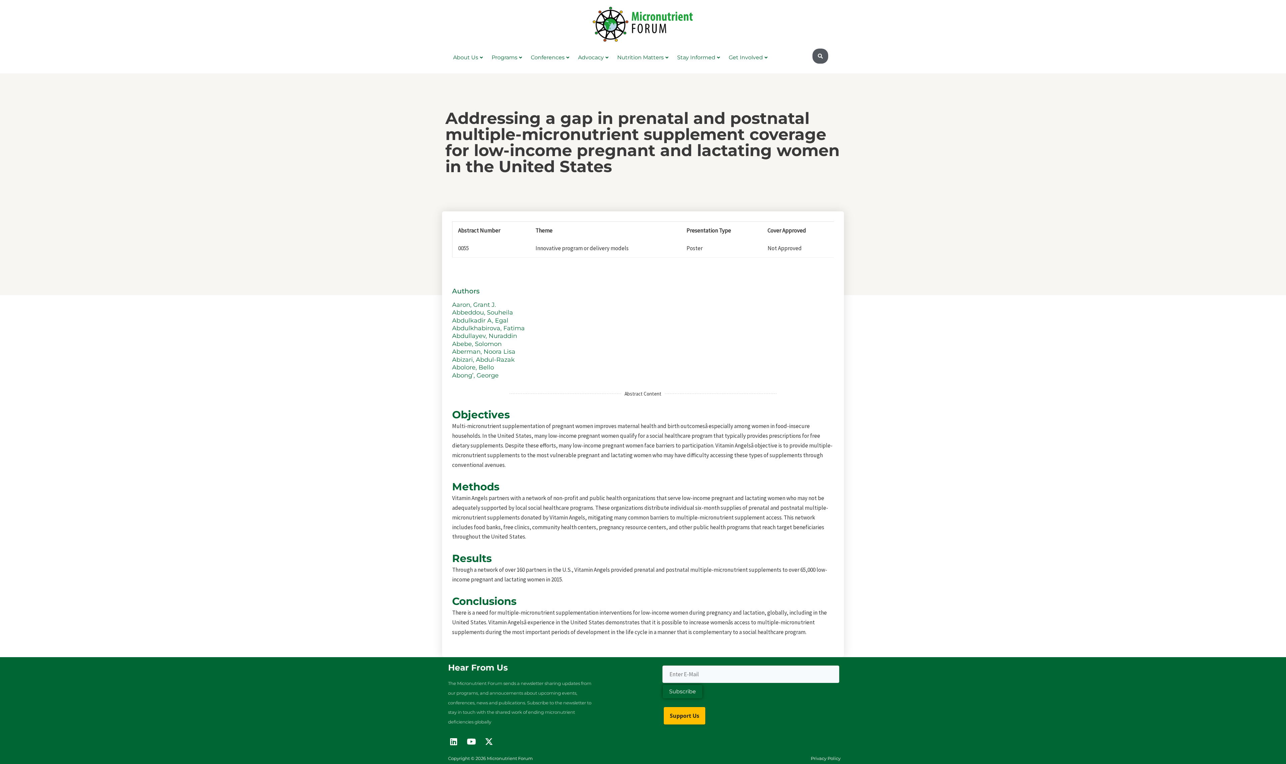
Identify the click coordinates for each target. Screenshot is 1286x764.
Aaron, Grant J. (475, 304)
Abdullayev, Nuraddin (485, 336)
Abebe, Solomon (477, 344)
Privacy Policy (826, 758)
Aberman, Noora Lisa (484, 351)
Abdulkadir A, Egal (481, 320)
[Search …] (820, 56)
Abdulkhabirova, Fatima (489, 328)
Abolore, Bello (474, 367)
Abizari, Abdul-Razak (484, 359)
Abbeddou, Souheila (483, 312)
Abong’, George (476, 375)
